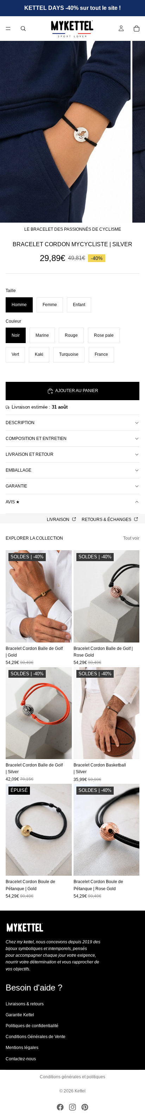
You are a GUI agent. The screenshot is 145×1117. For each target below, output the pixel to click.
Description (20, 422)
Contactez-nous (21, 1058)
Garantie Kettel (20, 1014)
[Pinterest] (85, 1107)
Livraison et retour (29, 454)
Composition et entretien (36, 438)
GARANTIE (16, 486)
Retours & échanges (107, 519)
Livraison (58, 519)
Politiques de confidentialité (32, 1025)
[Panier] (136, 28)
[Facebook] (60, 1107)
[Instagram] (72, 1107)
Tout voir (131, 538)
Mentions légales (22, 1047)
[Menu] (8, 28)
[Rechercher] (23, 28)
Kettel (80, 1090)
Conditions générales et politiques (72, 1076)
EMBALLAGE (18, 470)
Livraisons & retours (25, 1003)
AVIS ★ (13, 501)
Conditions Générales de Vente (35, 1036)
